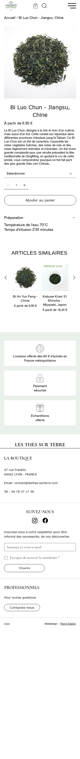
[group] (40, 290)
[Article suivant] (74, 277)
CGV (7, 624)
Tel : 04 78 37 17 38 (19, 491)
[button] (35, 5)
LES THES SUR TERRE (40, 445)
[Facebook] (45, 520)
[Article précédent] (5, 277)
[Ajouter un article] (24, 185)
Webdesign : (52, 623)
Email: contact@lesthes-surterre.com (31, 483)
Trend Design (68, 623)
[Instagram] (34, 520)
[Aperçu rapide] (25, 277)
